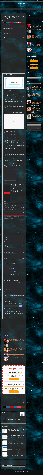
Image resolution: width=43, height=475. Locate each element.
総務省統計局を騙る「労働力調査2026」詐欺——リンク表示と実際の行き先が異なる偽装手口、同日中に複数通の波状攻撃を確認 (16, 344)
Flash (20, 397)
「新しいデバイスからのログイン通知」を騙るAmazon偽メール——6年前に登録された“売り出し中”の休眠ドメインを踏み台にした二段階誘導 (36, 116)
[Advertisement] (13, 44)
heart (23, 402)
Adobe (15, 397)
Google (23, 397)
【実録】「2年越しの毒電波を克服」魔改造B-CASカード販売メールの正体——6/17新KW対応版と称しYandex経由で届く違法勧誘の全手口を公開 (16, 354)
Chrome (18, 397)
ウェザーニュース (19, 94)
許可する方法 (22, 400)
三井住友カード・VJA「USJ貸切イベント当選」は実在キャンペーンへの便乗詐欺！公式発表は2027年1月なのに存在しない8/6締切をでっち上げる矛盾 (16, 349)
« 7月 (30, 130)
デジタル (7, 11)
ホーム (3, 11)
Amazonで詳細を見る (13, 378)
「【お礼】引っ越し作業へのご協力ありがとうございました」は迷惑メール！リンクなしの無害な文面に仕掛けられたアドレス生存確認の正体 (36, 95)
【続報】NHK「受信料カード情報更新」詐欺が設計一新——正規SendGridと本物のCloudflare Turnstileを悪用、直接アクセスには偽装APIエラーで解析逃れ (36, 110)
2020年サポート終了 (10, 397)
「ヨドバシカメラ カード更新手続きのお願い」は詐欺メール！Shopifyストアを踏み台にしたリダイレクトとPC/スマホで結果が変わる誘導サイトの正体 (36, 103)
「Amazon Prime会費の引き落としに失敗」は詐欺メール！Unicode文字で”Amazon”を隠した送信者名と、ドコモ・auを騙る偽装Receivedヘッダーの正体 (36, 89)
